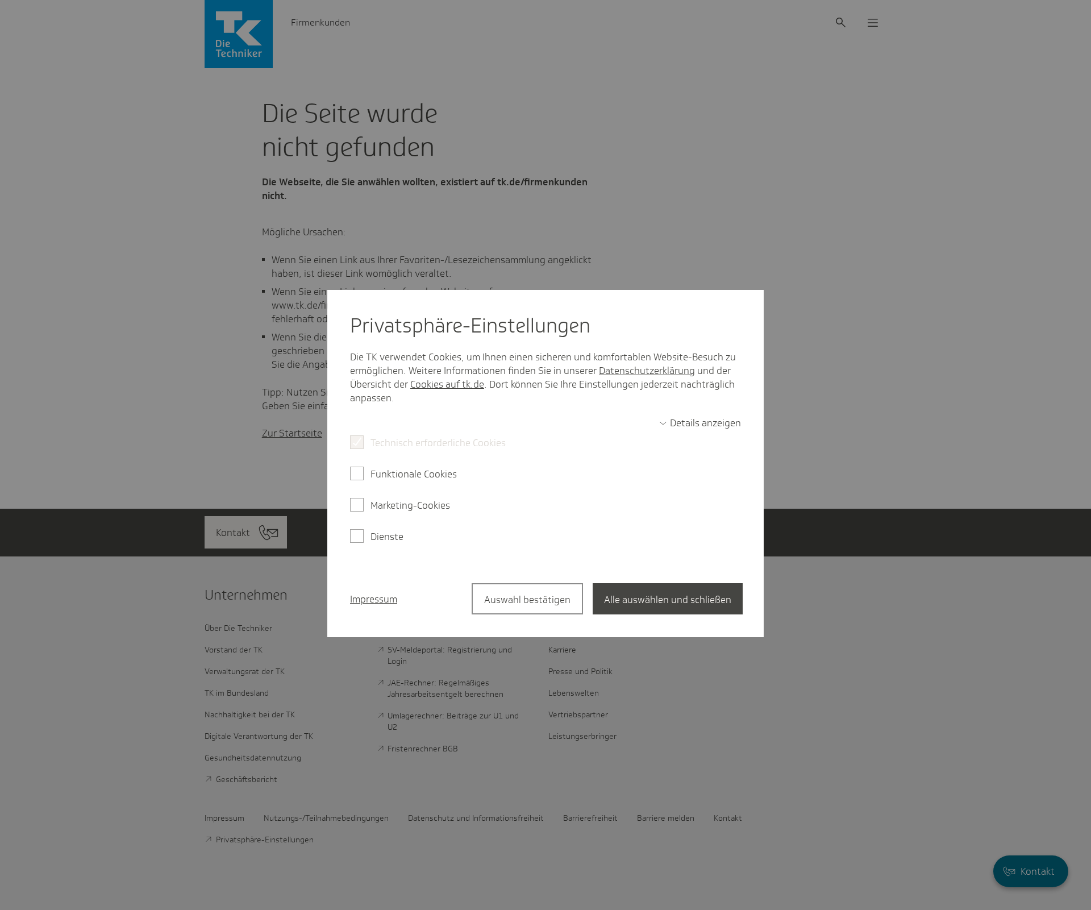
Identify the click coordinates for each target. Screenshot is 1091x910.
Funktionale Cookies (413, 474)
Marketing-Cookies (410, 505)
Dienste (386, 536)
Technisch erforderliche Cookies (438, 443)
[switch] (700, 423)
